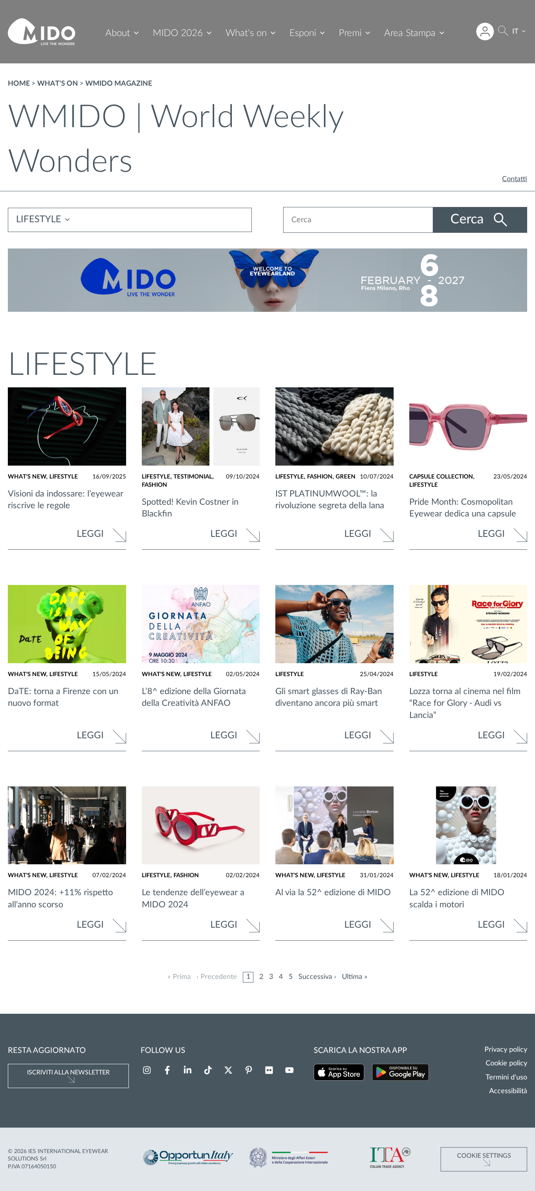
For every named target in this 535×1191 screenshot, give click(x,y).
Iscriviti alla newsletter (68, 1072)
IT (515, 31)
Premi (350, 33)
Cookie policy (506, 1063)
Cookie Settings (484, 1156)
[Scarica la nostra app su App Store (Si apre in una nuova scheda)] (339, 1074)
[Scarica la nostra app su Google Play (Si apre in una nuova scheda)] (400, 1074)
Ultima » (354, 977)
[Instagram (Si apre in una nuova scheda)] (147, 1070)
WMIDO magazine (118, 83)
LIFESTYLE (38, 219)
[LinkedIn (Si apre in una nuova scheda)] (187, 1070)
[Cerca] (503, 31)
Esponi (302, 33)
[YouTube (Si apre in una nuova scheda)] (289, 1070)
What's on (246, 33)
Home (19, 83)
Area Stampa (410, 33)
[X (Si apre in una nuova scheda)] (228, 1070)
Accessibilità (508, 1091)
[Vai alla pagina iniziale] (41, 32)
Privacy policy (505, 1049)
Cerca (468, 219)
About (117, 33)
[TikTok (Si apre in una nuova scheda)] (208, 1070)
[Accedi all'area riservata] (485, 31)
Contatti (514, 179)
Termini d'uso (506, 1077)
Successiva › (317, 977)
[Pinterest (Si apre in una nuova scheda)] (248, 1070)
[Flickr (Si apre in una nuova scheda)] (269, 1070)
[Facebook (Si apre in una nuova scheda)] (167, 1070)
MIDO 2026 (178, 33)
